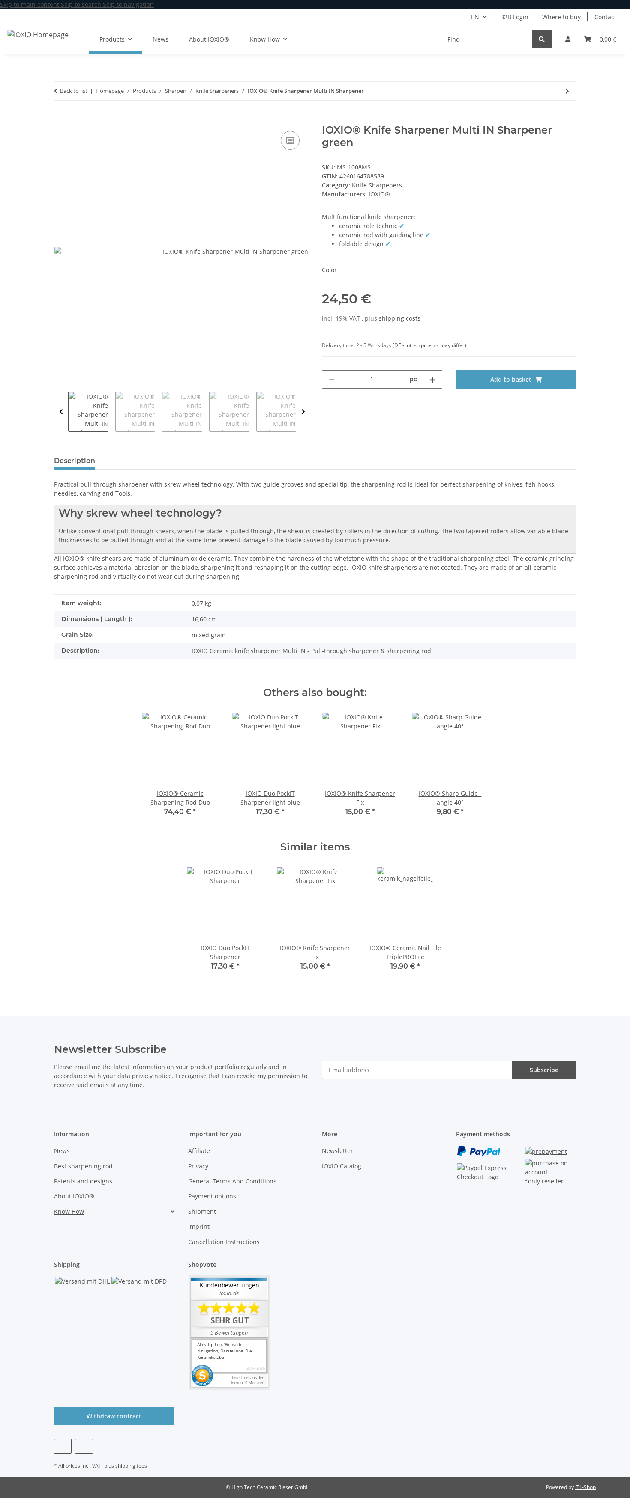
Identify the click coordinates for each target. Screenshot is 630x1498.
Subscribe (544, 1070)
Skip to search (82, 4)
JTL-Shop (585, 1487)
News (160, 39)
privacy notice (152, 1076)
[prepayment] (546, 1151)
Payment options (212, 1196)
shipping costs (399, 318)
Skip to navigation (128, 4)
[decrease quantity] (331, 379)
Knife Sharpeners (377, 185)
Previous (61, 412)
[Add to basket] (61, 119)
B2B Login (514, 17)
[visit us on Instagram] (84, 1446)
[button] (567, 39)
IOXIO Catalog (341, 1166)
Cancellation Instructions (224, 1242)
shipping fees (131, 1465)
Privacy (198, 1166)
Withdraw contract (114, 1416)
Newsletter (337, 1151)
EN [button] (475, 17)
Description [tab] (74, 461)
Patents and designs (83, 1181)
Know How (69, 1211)
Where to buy (561, 17)
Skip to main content (30, 4)
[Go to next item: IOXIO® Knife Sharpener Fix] (567, 91)
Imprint (199, 1226)
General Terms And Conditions (232, 1181)
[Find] (542, 39)
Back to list (73, 91)
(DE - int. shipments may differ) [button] (429, 345)
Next (303, 412)
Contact (605, 17)
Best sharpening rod (83, 1166)
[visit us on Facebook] (63, 1446)
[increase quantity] (432, 379)
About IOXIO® (209, 39)
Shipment (202, 1211)
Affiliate (199, 1151)
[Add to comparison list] (290, 140)
